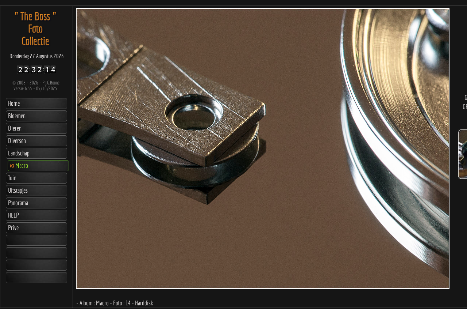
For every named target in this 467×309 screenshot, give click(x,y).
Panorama (18, 203)
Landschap (19, 153)
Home (14, 103)
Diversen (17, 140)
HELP (13, 215)
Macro (19, 165)
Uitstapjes (18, 190)
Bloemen (17, 116)
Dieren (15, 128)
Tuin (12, 178)
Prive (13, 227)
